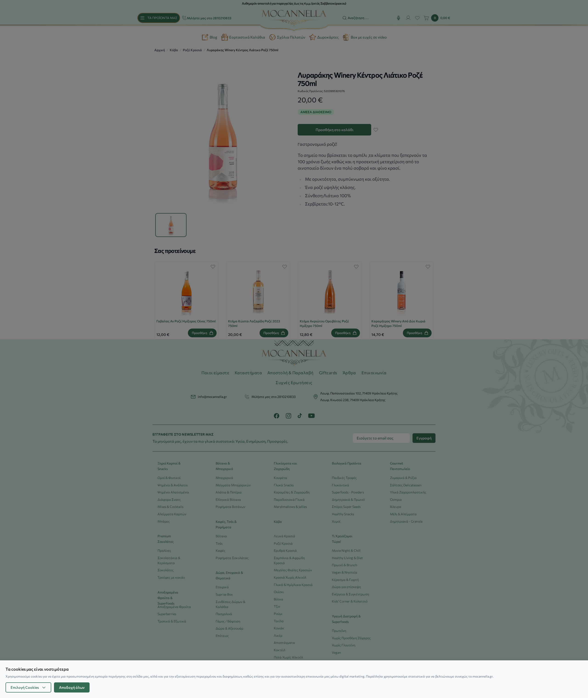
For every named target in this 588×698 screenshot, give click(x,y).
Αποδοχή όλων (72, 687)
